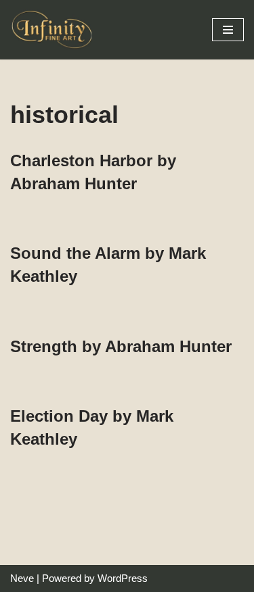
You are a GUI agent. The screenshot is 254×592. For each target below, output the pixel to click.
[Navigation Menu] (228, 29)
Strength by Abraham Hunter (121, 346)
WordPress (123, 578)
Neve (22, 578)
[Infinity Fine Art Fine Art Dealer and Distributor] (54, 29)
